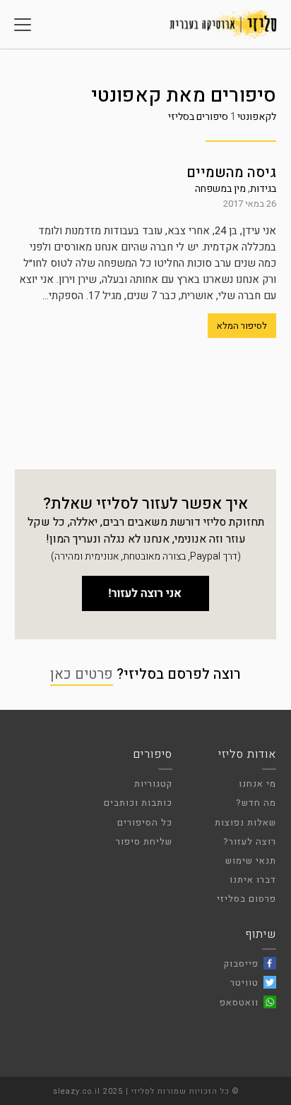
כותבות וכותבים (138, 802)
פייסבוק (241, 963)
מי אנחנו (257, 783)
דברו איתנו (253, 879)
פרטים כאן (81, 674)
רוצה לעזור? (249, 841)
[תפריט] (22, 24)
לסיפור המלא (242, 325)
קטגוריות (153, 783)
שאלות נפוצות (245, 822)
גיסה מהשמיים (231, 172)
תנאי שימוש (250, 860)
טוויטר (244, 982)
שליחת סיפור (144, 841)
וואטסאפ (239, 1002)
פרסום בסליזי (246, 898)
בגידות (263, 188)
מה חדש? (256, 802)
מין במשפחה (220, 188)
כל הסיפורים (144, 822)
